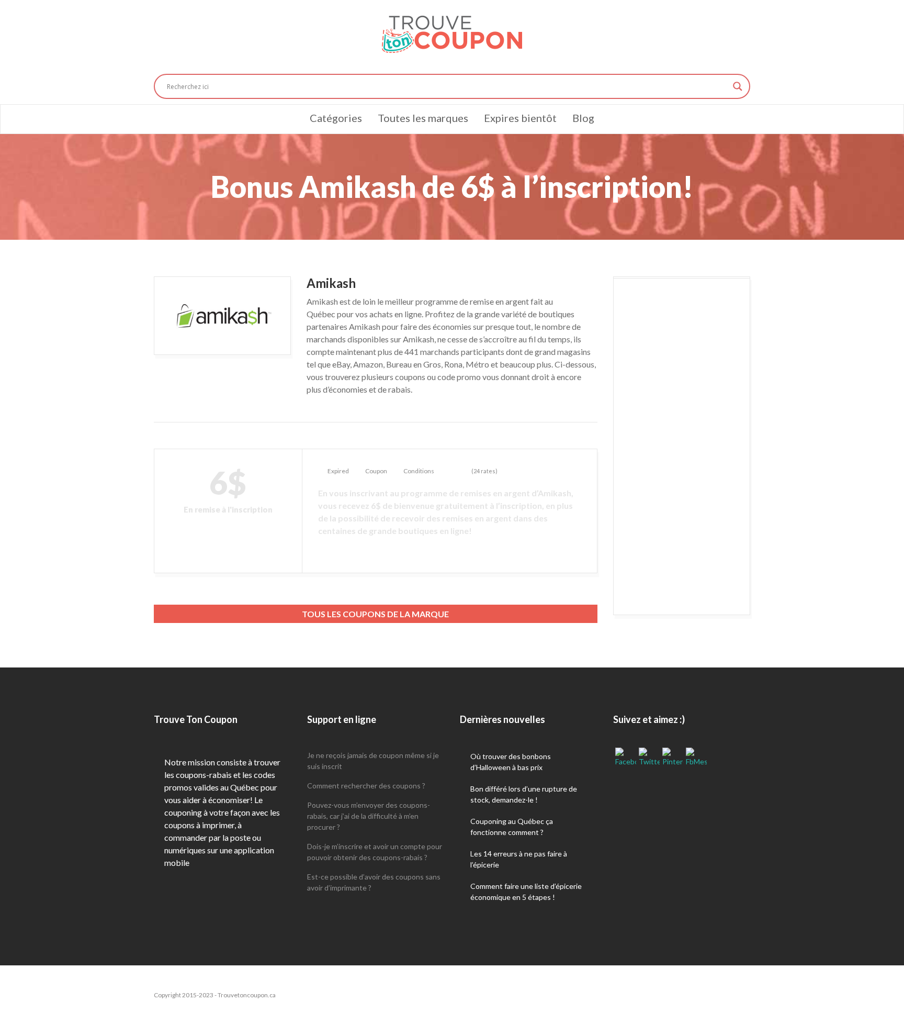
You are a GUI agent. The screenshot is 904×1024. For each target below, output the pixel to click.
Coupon (376, 471)
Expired (338, 471)
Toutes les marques (423, 118)
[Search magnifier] (737, 86)
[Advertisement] (682, 447)
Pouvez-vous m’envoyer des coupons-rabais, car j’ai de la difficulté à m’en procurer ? (368, 815)
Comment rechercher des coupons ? (366, 785)
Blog (583, 118)
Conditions (418, 471)
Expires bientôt (520, 118)
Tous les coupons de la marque (375, 614)
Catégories (336, 118)
